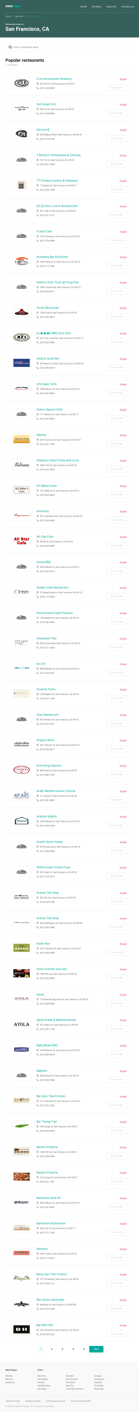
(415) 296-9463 (47, 520)
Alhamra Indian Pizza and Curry (58, 460)
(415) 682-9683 (47, 978)
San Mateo (42, 1389)
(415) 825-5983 (47, 342)
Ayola (40, 994)
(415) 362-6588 (47, 927)
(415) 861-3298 (47, 164)
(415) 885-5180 (47, 775)
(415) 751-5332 (47, 1105)
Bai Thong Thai (47, 1121)
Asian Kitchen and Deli (52, 969)
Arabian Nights (47, 816)
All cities (96, 6)
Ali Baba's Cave (47, 485)
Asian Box (43, 943)
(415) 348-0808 (47, 1003)
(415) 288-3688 (47, 953)
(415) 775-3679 (47, 1258)
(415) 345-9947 (47, 317)
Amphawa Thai (47, 638)
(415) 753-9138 (47, 139)
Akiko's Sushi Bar (48, 358)
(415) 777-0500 (47, 597)
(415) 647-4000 (47, 1207)
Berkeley (98, 1382)
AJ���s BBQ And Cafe (54, 333)
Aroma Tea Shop (48, 892)
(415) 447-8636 (47, 418)
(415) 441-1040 (47, 444)
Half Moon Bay (43, 1386)
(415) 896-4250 (47, 1054)
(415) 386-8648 (47, 851)
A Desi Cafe (44, 231)
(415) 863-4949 (47, 546)
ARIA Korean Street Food (53, 867)
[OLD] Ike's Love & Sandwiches (57, 206)
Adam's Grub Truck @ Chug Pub (58, 282)
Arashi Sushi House (50, 842)
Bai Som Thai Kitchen (51, 1096)
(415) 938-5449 (47, 1156)
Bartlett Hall (45, 1325)
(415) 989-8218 (47, 368)
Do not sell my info (81, 1401)
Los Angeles (42, 1379)
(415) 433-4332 (47, 1334)
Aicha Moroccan (48, 307)
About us (111, 6)
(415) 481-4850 (47, 800)
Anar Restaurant (48, 714)
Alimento (43, 511)
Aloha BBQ (44, 562)
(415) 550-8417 (47, 749)
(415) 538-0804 (47, 113)
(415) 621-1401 (47, 1182)
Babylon (42, 1070)
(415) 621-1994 (47, 698)
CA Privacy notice (56, 1401)
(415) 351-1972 (47, 215)
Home (83, 6)
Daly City (69, 1386)
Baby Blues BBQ (47, 1045)
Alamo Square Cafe (50, 409)
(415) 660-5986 (47, 1080)
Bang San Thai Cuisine (52, 1274)
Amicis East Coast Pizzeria (55, 613)
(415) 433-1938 (47, 190)
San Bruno (70, 1382)
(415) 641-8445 (47, 393)
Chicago (97, 1376)
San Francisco (72, 1379)
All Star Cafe (45, 536)
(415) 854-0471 (47, 291)
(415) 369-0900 (47, 88)
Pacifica (40, 1382)
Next (96, 1349)
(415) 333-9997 (47, 673)
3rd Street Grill (46, 104)
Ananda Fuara (46, 689)
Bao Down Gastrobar (50, 1299)
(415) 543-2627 (47, 724)
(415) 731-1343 (47, 1232)
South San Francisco (74, 1389)
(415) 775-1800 (47, 266)
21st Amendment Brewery (54, 78)
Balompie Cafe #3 (49, 1198)
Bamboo (42, 1248)
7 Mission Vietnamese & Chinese (59, 155)
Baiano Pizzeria (47, 1147)
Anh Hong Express (49, 765)
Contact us (127, 6)
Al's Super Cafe (47, 384)
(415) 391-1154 (47, 1029)
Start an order (116, 87)
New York (41, 1376)
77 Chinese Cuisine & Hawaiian (57, 180)
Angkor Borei (45, 740)
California (19, 16)
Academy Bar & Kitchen (52, 257)
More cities (99, 1389)
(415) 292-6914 (47, 876)
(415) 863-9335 (47, 1131)
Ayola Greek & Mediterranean (56, 1020)
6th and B (43, 129)
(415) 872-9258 (47, 1309)
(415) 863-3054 (47, 495)
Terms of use (12, 1401)
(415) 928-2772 (47, 1283)
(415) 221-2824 (47, 647)
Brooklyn (69, 1376)
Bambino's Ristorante (51, 1223)
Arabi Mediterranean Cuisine (56, 791)
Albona (41, 435)
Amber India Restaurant (53, 587)
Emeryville (98, 1386)
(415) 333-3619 (47, 571)
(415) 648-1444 (47, 825)
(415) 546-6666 (47, 622)
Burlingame (99, 1379)
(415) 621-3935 (47, 469)
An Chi (41, 663)
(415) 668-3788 (47, 902)
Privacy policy (33, 1401)
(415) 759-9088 (47, 240)
